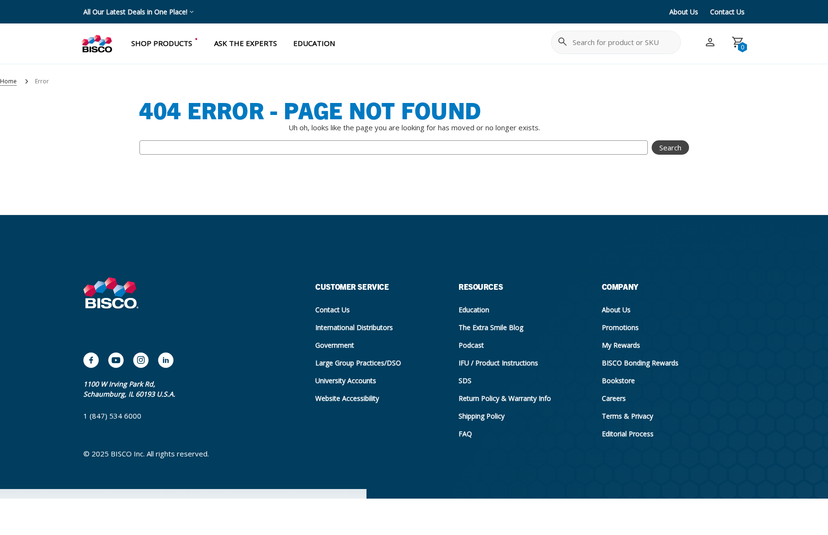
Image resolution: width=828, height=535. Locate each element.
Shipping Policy (482, 416)
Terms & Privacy (627, 416)
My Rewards (621, 345)
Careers (614, 398)
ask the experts (245, 43)
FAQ (465, 433)
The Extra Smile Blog (491, 327)
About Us (683, 11)
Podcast (471, 345)
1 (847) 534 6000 (112, 416)
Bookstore (618, 380)
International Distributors (354, 327)
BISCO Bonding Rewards (640, 362)
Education (474, 309)
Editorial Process (628, 433)
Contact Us (727, 11)
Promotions (620, 327)
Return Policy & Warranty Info (505, 398)
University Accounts (345, 380)
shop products (161, 43)
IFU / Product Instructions (498, 362)
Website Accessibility (347, 398)
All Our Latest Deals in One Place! (135, 11)
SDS (465, 380)
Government (334, 345)
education (314, 43)
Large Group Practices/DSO (358, 362)
